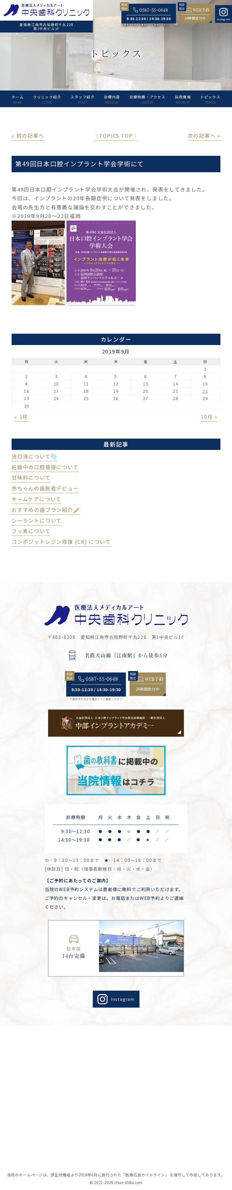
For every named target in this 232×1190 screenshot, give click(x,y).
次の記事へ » (204, 135)
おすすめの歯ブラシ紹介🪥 (46, 509)
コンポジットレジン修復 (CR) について (61, 541)
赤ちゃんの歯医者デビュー (45, 488)
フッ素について (31, 530)
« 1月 (21, 416)
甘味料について (31, 477)
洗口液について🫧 (34, 456)
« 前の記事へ (28, 135)
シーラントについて (37, 520)
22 (205, 391)
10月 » (209, 416)
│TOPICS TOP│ (116, 135)
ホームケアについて (36, 499)
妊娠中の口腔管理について (45, 467)
